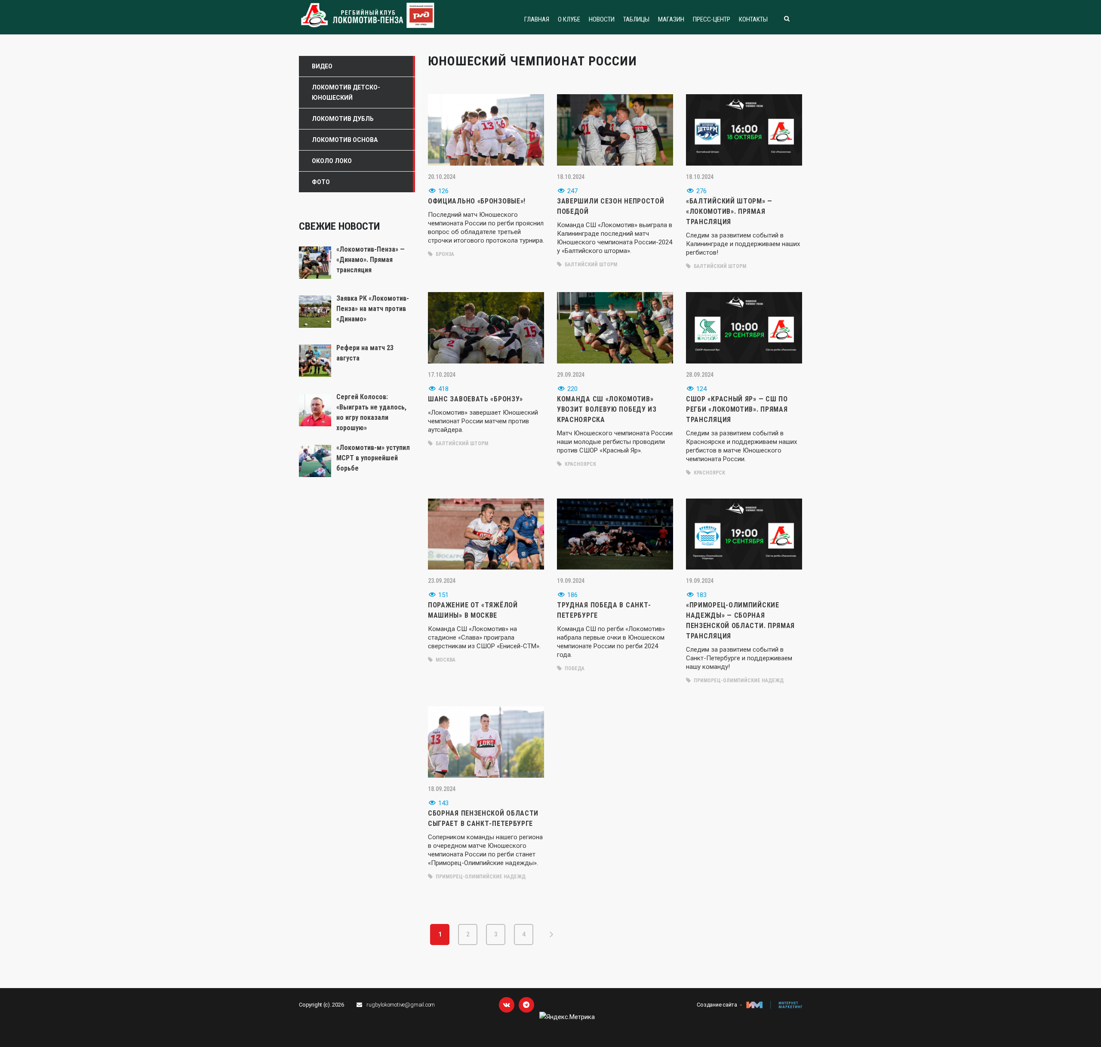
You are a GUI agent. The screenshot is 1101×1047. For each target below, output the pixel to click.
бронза (444, 254)
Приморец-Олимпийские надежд (738, 680)
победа (573, 668)
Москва (444, 660)
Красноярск (579, 464)
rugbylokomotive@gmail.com (400, 1004)
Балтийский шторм (590, 265)
